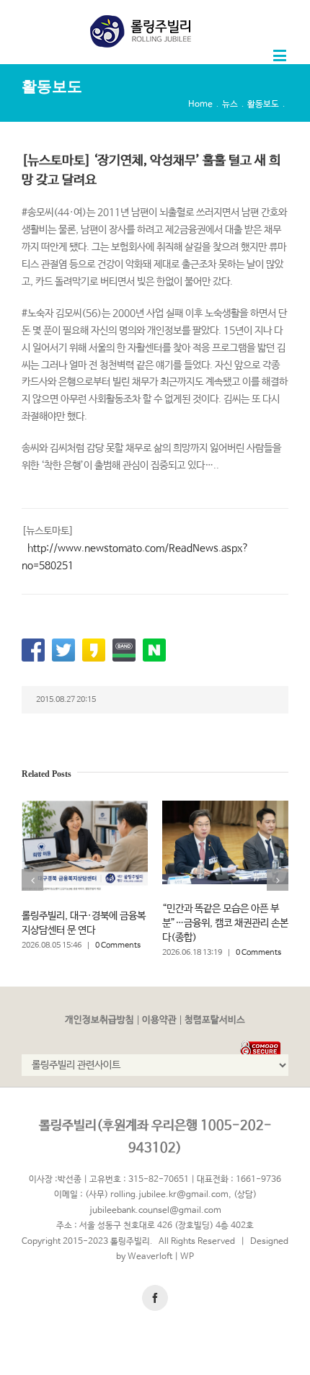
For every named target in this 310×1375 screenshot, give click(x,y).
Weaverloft (150, 1257)
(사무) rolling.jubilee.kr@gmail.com (157, 1195)
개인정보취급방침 (99, 1020)
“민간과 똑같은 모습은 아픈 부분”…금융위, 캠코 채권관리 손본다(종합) (225, 923)
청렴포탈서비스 (215, 1020)
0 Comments (118, 945)
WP (187, 1257)
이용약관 (159, 1020)
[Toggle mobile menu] (280, 55)
